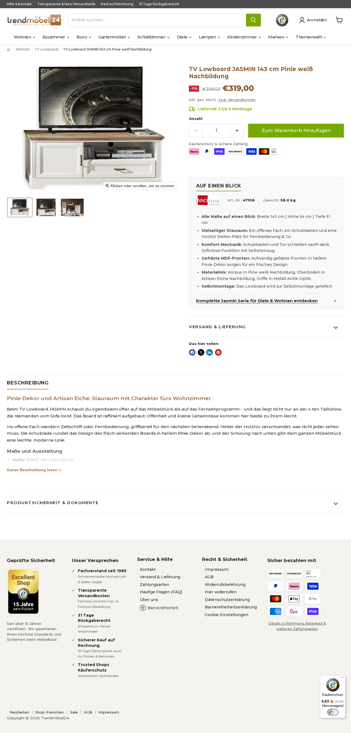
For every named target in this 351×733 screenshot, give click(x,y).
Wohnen (23, 37)
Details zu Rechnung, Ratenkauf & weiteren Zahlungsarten (297, 626)
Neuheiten (19, 712)
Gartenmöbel (112, 37)
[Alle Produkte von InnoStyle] (207, 200)
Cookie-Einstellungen (226, 614)
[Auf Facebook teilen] (192, 352)
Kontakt (148, 569)
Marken (276, 37)
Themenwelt (309, 37)
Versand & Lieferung (217, 326)
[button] (314, 20)
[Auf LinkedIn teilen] (209, 352)
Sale (74, 712)
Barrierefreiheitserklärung (231, 607)
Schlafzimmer (151, 37)
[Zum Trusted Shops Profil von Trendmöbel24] (23, 592)
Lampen (208, 37)
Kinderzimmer (242, 37)
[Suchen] (253, 20)
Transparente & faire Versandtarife (66, 4)
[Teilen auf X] (201, 352)
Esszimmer (54, 37)
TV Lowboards (47, 49)
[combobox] (157, 20)
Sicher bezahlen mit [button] (291, 560)
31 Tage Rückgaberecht (159, 4)
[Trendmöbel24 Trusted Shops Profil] (282, 20)
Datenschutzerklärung (227, 599)
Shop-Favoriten (49, 712)
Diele (182, 37)
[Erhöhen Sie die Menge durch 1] (237, 130)
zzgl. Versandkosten (237, 99)
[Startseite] (9, 49)
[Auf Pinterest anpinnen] (218, 352)
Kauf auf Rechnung (117, 4)
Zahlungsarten (154, 584)
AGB (209, 576)
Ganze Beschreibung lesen (32, 470)
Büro (82, 37)
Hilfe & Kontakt (19, 4)
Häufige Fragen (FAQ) (161, 591)
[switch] (332, 712)
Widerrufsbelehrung (225, 584)
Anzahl (195, 119)
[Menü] (342, 678)
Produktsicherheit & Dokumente (53, 502)
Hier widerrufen (220, 591)
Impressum (217, 569)
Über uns (149, 599)
